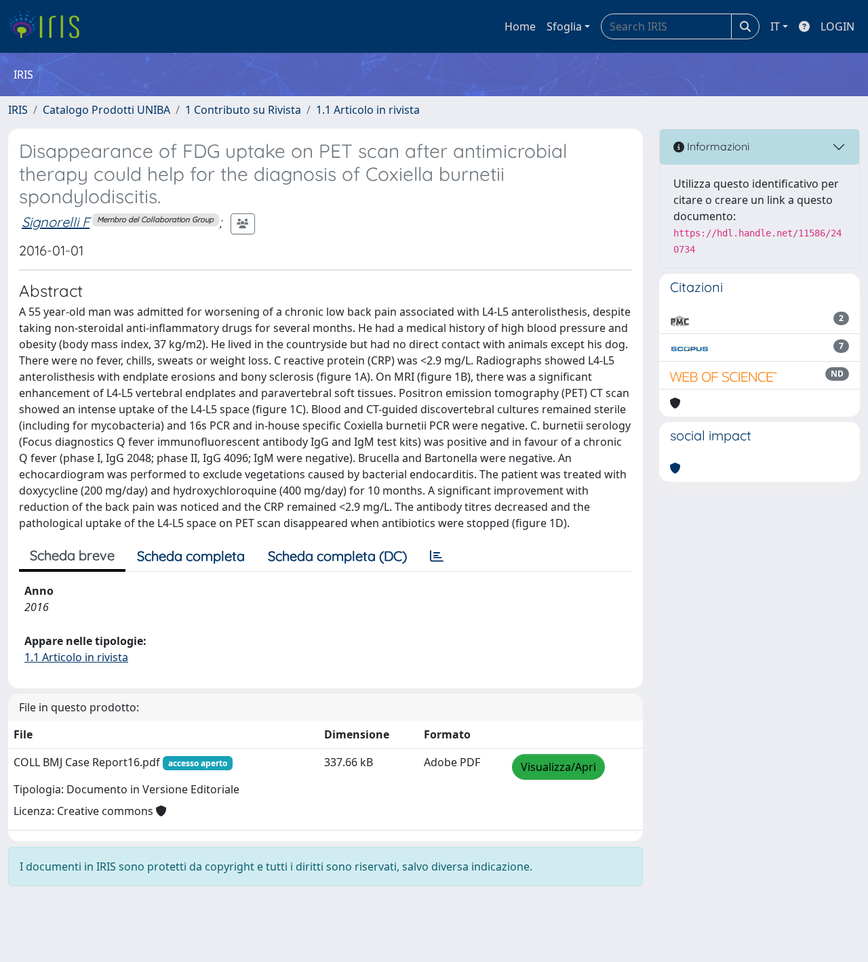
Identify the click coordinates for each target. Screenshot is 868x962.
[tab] (436, 556)
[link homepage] (49, 26)
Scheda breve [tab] (72, 555)
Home (520, 26)
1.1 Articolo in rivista (368, 109)
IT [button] (775, 26)
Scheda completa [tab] (191, 555)
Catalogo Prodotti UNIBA (106, 109)
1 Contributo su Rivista (243, 109)
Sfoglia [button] (564, 26)
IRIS (18, 109)
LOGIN (837, 26)
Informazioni (716, 146)
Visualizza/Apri (558, 766)
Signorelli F (56, 221)
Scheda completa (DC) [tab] (337, 555)
